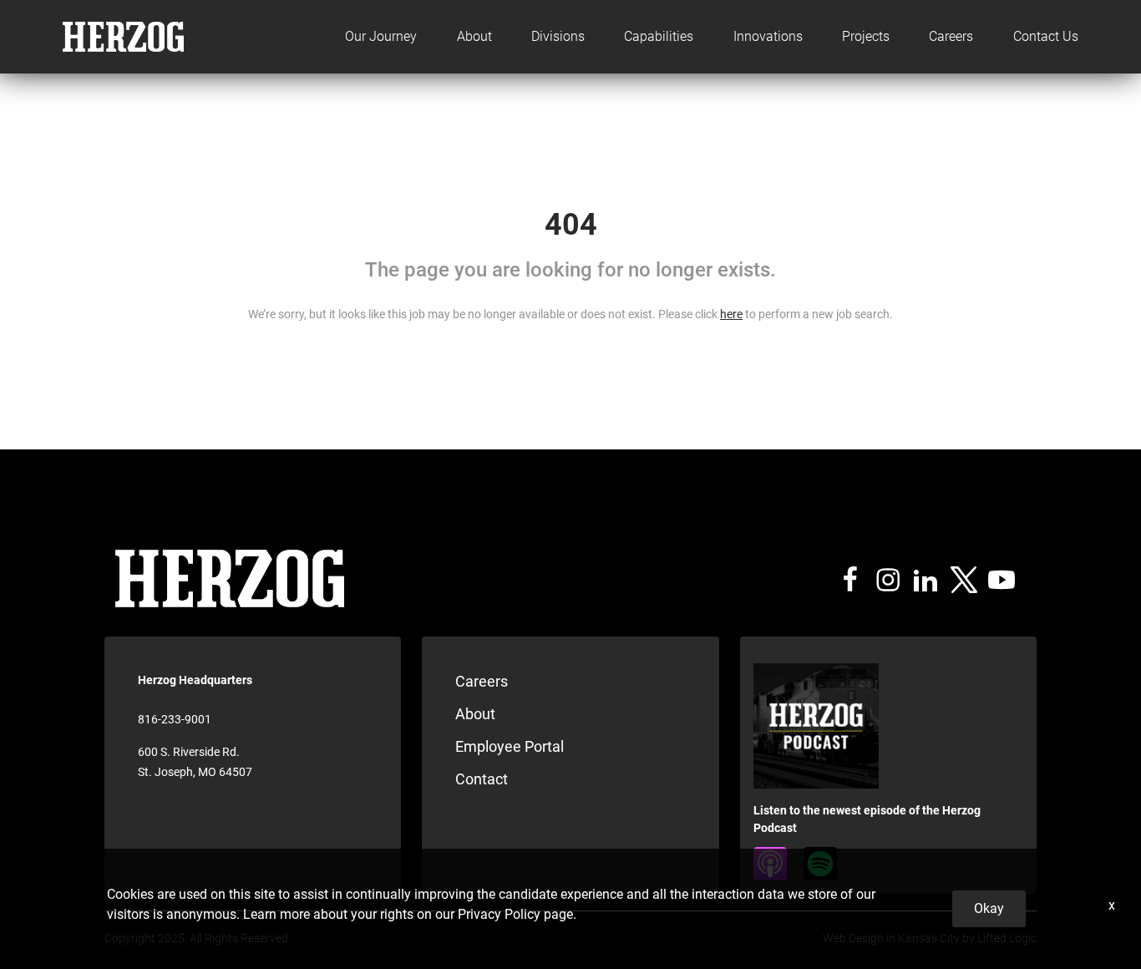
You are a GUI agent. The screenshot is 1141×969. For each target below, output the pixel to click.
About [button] (474, 36)
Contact (481, 779)
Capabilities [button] (658, 36)
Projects (866, 36)
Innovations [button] (768, 36)
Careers (951, 36)
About (475, 714)
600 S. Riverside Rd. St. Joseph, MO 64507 (195, 762)
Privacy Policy (499, 914)
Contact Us (1045, 36)
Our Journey (381, 36)
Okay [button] (989, 908)
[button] (951, 37)
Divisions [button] (558, 36)
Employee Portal (509, 746)
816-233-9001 (174, 719)
